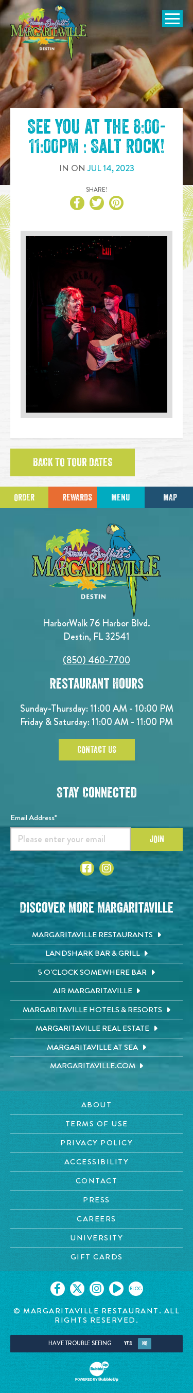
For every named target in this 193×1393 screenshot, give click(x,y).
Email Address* (33, 817)
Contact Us (96, 749)
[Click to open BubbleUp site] (96, 1371)
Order (24, 497)
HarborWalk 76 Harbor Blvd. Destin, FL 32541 (96, 629)
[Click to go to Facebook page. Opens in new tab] (87, 868)
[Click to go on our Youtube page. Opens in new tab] (116, 1288)
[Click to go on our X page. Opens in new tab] (77, 1288)
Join (156, 839)
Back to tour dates (72, 462)
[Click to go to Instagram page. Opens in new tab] (106, 868)
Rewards (77, 497)
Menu (120, 497)
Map (170, 497)
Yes (128, 1343)
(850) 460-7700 (96, 660)
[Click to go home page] (48, 33)
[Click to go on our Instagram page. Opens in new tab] (97, 1288)
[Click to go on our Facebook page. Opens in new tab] (57, 1288)
